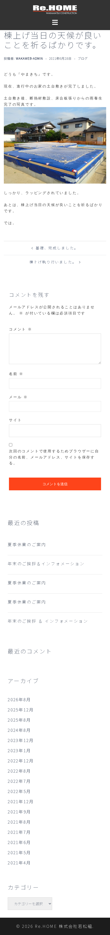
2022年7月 (19, 781)
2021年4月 (19, 863)
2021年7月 (19, 832)
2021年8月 (19, 822)
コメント (20, 329)
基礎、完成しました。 (57, 247)
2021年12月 (21, 801)
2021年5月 (19, 852)
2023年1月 (19, 750)
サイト (15, 419)
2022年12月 (21, 761)
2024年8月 (19, 730)
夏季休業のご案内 (27, 544)
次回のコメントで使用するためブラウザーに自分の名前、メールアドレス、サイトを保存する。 (54, 457)
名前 (16, 373)
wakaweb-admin (29, 58)
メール (18, 396)
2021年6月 (19, 842)
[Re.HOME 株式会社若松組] (55, 8)
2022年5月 (19, 791)
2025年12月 (21, 710)
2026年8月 (19, 699)
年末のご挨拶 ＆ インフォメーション (48, 621)
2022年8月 (19, 771)
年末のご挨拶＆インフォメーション (46, 563)
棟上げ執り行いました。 (53, 261)
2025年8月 (19, 720)
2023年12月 (21, 740)
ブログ (83, 58)
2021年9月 (19, 812)
